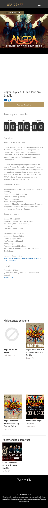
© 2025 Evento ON (24, 494)
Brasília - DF (8, 278)
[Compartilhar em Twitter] (9, 101)
